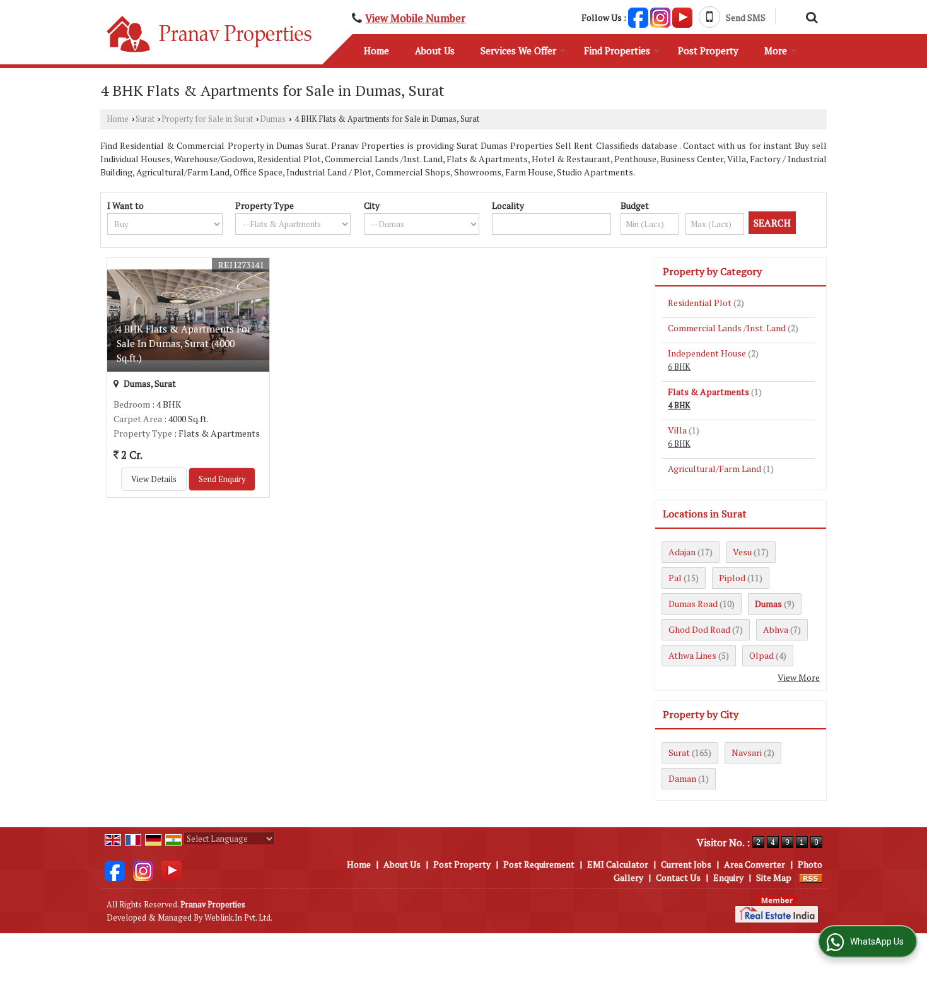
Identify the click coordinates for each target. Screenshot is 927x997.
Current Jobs (686, 864)
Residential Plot (700, 303)
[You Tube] (682, 16)
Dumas (273, 119)
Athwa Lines (692, 655)
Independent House (707, 353)
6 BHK (679, 367)
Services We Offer (518, 50)
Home (376, 50)
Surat (145, 119)
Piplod (732, 578)
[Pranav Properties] (209, 34)
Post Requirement (538, 864)
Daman (682, 778)
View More (799, 677)
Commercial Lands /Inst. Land (727, 328)
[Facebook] (638, 16)
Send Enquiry (222, 479)
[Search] (810, 16)
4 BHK (679, 405)
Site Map (773, 877)
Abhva (775, 629)
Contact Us (678, 877)
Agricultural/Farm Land (714, 469)
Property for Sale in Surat (207, 119)
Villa (677, 430)
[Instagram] (660, 16)
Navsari (747, 752)
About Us (435, 50)
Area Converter (754, 864)
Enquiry (728, 877)
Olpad (761, 655)
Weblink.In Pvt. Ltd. (238, 917)
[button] (415, 18)
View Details (154, 479)
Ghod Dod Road (699, 629)
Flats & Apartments (708, 392)
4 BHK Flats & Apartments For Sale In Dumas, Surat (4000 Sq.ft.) (184, 343)
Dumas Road (693, 604)
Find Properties (617, 50)
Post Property (708, 50)
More (775, 50)
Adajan (682, 552)
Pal (675, 578)
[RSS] (811, 877)
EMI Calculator (617, 864)
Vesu (742, 552)
